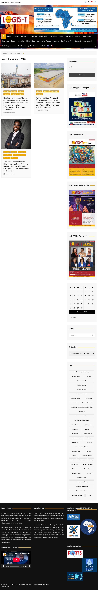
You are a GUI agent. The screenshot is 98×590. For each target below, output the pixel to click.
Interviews (5, 41)
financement (87, 429)
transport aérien (81, 477)
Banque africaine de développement (81, 407)
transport (89, 473)
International (88, 41)
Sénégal (74, 469)
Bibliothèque (6, 46)
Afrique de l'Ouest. (81, 394)
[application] (16, 559)
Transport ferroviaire (17, 94)
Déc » (75, 318)
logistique (88, 442)
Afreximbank (76, 376)
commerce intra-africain (82, 420)
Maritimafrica (5, 2)
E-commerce (69, 36)
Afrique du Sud (75, 398)
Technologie (87, 469)
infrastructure (88, 433)
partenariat (82, 460)
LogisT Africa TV (66, 41)
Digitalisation (30, 41)
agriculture (89, 398)
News (72, 460)
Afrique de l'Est (81, 389)
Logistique (34, 36)
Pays (34, 46)
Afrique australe (81, 381)
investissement (76, 438)
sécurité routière (87, 464)
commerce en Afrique (81, 416)
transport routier (77, 495)
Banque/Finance (87, 403)
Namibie (21, 91)
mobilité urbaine (86, 455)
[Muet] (26, 566)
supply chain (74, 464)
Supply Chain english (24, 46)
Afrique (89, 376)
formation (75, 433)
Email (70, 67)
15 (78, 300)
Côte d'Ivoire (54, 91)
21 (74, 304)
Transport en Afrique (82, 482)
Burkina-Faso (22, 152)
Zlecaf (61, 36)
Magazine (56, 41)
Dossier (77, 36)
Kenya (89, 438)
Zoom (14, 46)
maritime (88, 451)
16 (81, 300)
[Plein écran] (29, 566)
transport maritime (81, 491)
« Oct (70, 318)
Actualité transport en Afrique (81, 372)
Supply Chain (43, 36)
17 (85, 300)
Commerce (53, 36)
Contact (42, 46)
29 (78, 308)
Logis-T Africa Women (44, 41)
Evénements (77, 41)
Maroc (74, 455)
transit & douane (76, 473)
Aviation (74, 403)
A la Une (16, 36)
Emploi (13, 41)
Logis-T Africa (75, 442)
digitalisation (88, 425)
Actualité (13, 91)
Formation (21, 41)
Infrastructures (86, 36)
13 (70, 300)
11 (89, 296)
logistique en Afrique (82, 447)
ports (90, 460)
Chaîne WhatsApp (16, 2)
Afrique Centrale (81, 385)
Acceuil (9, 36)
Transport (24, 36)
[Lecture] (4, 566)
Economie (75, 429)
